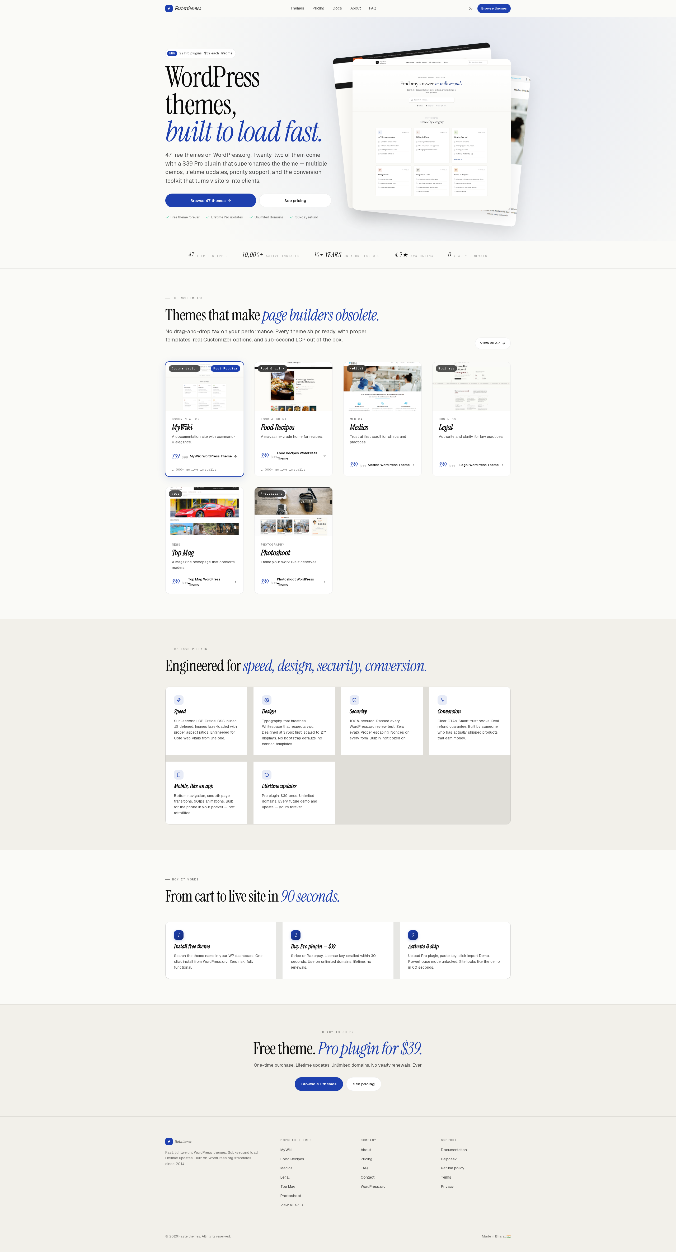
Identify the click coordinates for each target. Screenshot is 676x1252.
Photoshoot (290, 1195)
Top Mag (287, 1186)
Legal (284, 1177)
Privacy (447, 1186)
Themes (297, 8)
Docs (337, 8)
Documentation (454, 1149)
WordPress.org (373, 1186)
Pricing (318, 8)
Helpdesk (449, 1159)
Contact (367, 1177)
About (355, 8)
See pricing (295, 200)
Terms (446, 1177)
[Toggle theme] (470, 8)
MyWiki (286, 1149)
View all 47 (490, 343)
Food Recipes (292, 1159)
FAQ (372, 8)
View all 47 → (291, 1205)
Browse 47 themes (208, 200)
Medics (286, 1168)
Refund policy (452, 1168)
